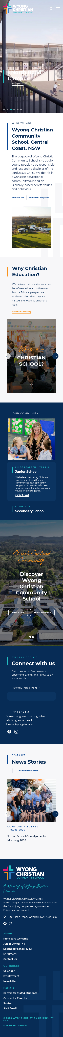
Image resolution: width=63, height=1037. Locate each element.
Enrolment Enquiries (39, 197)
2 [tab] (7, 109)
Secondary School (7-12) (17, 948)
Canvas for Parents (15, 998)
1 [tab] (4, 109)
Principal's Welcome (15, 938)
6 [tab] (21, 109)
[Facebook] (9, 732)
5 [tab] (17, 109)
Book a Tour (18, 612)
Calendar (9, 970)
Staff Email (10, 1008)
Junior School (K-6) (14, 943)
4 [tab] (14, 109)
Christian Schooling (21, 311)
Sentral (7, 1003)
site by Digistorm (15, 1025)
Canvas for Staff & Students (20, 993)
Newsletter (10, 981)
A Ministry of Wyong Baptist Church (25, 888)
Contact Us (10, 959)
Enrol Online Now (42, 612)
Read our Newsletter (28, 770)
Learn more (18, 84)
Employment (11, 976)
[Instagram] (16, 732)
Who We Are (18, 197)
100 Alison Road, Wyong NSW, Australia (32, 916)
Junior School (22, 495)
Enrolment (9, 953)
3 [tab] (11, 109)
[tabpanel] (31, 56)
